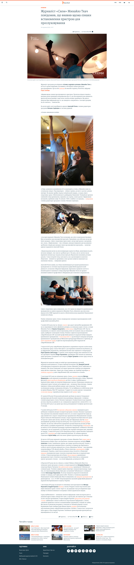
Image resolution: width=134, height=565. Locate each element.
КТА (120, 2)
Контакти (45, 556)
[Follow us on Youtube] (75, 550)
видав (86, 420)
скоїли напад (69, 329)
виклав (61, 486)
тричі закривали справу (48, 340)
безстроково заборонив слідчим (67, 410)
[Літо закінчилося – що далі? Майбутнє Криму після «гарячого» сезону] (57, 528)
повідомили (86, 425)
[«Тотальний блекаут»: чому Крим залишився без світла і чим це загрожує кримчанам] (24, 537)
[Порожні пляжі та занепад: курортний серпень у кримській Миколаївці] (57, 537)
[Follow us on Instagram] (83, 550)
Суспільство (99, 535)
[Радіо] (129, 3)
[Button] (76, 32)
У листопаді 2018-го (65, 337)
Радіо (20, 553)
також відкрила (72, 455)
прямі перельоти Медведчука (56, 380)
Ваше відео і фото (24, 550)
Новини (43, 7)
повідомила (89, 199)
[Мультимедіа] (124, 3)
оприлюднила (80, 449)
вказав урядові (85, 421)
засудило (74, 506)
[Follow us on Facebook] (68, 550)
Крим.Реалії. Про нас (49, 550)
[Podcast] (90, 550)
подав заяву (86, 439)
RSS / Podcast (22, 559)
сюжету (65, 325)
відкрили (44, 453)
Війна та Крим (35, 526)
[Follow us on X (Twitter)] (72, 550)
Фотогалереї (67, 535)
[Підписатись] (94, 550)
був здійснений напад (65, 467)
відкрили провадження (84, 477)
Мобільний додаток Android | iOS (28, 556)
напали (75, 376)
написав (62, 88)
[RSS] (86, 550)
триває (75, 392)
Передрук (46, 553)
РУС (116, 2)
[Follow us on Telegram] (79, 550)
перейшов (52, 433)
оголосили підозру (46, 392)
